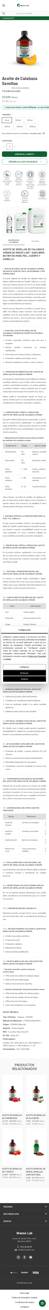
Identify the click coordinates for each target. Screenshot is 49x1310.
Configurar (24, 667)
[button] (11, 91)
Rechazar (24, 673)
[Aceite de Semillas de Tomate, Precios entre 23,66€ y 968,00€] (13, 1147)
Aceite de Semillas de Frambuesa (12, 1116)
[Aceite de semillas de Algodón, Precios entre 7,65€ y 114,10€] (36, 1093)
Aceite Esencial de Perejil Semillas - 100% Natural (35, 1171)
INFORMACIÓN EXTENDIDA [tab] (13, 241)
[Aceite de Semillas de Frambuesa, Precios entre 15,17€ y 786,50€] (13, 1093)
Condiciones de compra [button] (24, 1302)
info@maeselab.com (26, 1250)
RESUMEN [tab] (35, 241)
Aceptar (24, 679)
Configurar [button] (24, 1307)
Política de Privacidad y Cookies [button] (24, 1297)
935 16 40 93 (26, 1247)
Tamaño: (6, 114)
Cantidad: (7, 141)
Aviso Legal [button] (24, 1293)
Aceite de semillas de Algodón (35, 1116)
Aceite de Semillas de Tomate (12, 1170)
